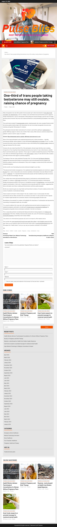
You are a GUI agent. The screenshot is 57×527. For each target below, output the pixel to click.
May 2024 (6, 414)
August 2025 (7, 375)
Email (6, 272)
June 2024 (6, 411)
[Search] (43, 45)
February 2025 (7, 391)
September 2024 (8, 403)
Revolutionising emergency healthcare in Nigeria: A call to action (41, 235)
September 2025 (8, 373)
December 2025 (8, 365)
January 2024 (7, 424)
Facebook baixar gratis (9, 451)
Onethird (11, 230)
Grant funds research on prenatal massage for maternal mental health (45, 315)
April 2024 (6, 416)
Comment (7, 247)
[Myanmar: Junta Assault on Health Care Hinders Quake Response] (46, 471)
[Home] (3, 46)
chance (7, 230)
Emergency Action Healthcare (11, 433)
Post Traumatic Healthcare (10, 440)
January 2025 (7, 393)
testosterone (33, 230)
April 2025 (6, 385)
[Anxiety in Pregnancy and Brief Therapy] (28, 301)
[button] (6, 45)
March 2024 (7, 419)
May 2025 (6, 383)
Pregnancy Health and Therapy (11, 443)
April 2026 (6, 355)
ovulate (15, 230)
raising (28, 230)
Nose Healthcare (8, 438)
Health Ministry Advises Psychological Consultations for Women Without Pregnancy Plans (26, 336)
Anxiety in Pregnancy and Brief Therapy (35, 42)
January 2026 (7, 362)
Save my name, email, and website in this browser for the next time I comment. (25, 281)
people (19, 230)
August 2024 (7, 406)
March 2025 (7, 388)
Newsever (33, 525)
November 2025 (8, 367)
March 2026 (7, 357)
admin (6, 107)
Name (6, 267)
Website (7, 276)
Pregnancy (24, 230)
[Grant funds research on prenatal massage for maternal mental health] (46, 301)
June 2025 (6, 380)
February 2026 (7, 360)
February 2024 (7, 421)
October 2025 (7, 370)
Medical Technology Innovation (11, 435)
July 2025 (6, 378)
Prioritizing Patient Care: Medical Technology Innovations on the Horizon (14, 235)
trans (38, 230)
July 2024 (6, 409)
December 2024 (8, 396)
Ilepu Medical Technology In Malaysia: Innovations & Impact (18, 346)
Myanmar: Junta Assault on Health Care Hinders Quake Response (20, 341)
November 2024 (8, 398)
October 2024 (7, 401)
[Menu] (6, 45)
